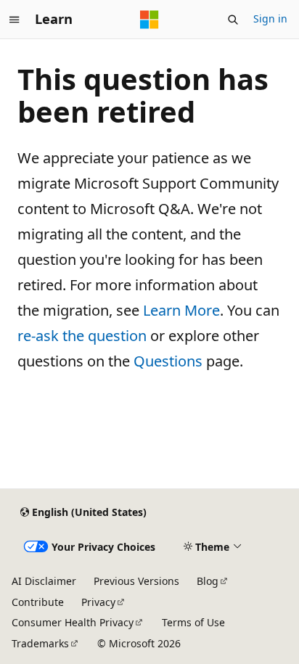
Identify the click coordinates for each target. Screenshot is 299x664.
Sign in (270, 18)
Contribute (38, 602)
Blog (207, 581)
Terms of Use (193, 622)
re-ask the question (82, 335)
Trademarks (40, 643)
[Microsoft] (149, 19)
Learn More (181, 310)
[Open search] (232, 20)
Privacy (98, 602)
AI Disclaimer (44, 581)
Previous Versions (136, 581)
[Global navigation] (14, 20)
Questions (168, 361)
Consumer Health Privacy (73, 622)
